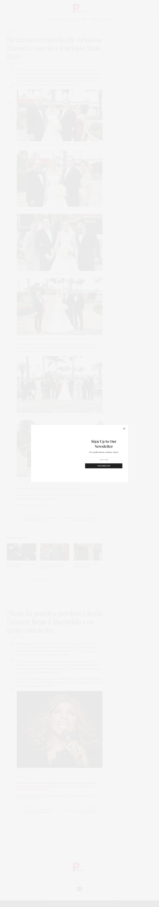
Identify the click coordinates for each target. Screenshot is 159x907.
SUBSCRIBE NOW (103, 466)
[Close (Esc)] (124, 428)
